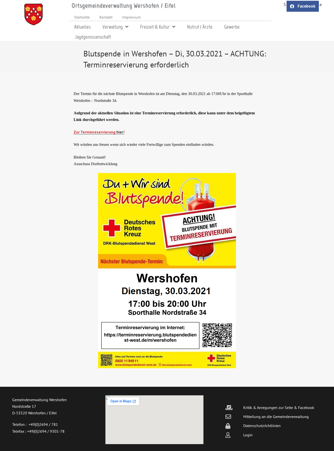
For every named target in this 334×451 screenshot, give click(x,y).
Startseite (82, 17)
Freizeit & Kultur (155, 27)
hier (119, 131)
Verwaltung (112, 27)
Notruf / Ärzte (199, 27)
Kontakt (106, 17)
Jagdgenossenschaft (93, 37)
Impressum (131, 17)
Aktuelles (82, 27)
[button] (303, 6)
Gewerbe (232, 27)
